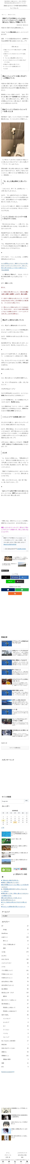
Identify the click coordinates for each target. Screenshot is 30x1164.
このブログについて (22, 1152)
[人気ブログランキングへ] (23, 868)
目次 (13, 46)
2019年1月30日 (21, 549)
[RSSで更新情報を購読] (15, 593)
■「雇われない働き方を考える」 (10, 880)
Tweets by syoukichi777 (7, 1072)
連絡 (22, 1157)
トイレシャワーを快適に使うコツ (12, 66)
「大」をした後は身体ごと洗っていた (13, 58)
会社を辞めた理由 (22, 1155)
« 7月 (2, 827)
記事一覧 (8, 1157)
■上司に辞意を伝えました (8, 900)
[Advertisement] (15, 616)
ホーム (7, 1152)
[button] (19, 581)
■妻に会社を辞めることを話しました (11, 898)
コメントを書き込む (15, 747)
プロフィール (8, 1155)
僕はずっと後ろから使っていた (11, 64)
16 (3, 820)
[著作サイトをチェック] (8, 589)
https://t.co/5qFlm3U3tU (10, 544)
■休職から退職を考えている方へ (10, 882)
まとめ (6, 68)
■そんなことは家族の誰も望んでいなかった (13, 906)
